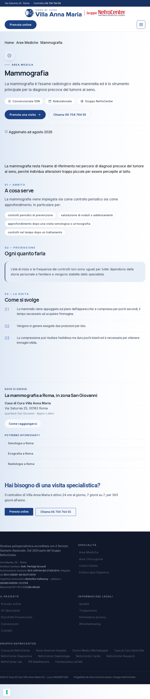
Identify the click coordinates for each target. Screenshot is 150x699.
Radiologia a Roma (21, 464)
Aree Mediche (27, 43)
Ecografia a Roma (20, 453)
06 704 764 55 (53, 3)
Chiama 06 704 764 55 (69, 114)
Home (9, 43)
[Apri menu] (141, 24)
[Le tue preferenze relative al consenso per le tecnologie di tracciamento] (7, 692)
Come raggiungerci (23, 424)
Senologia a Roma (21, 443)
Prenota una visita (23, 114)
